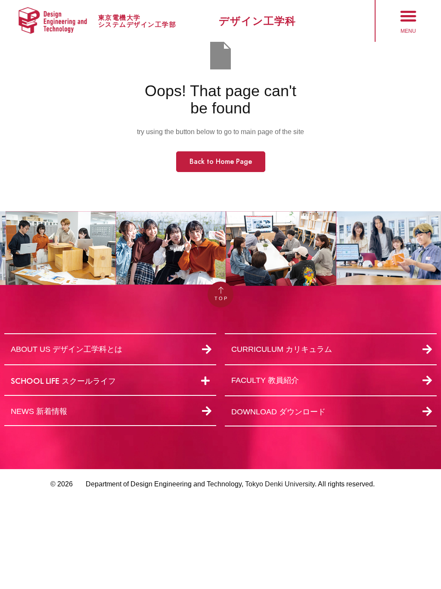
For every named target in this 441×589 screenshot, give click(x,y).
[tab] (110, 381)
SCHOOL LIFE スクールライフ (63, 380)
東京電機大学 (119, 17)
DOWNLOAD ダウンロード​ (278, 411)
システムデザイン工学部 (137, 24)
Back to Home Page (220, 161)
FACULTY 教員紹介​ (265, 380)
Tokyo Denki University (280, 484)
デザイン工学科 (257, 21)
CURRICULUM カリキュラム (281, 349)
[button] (408, 16)
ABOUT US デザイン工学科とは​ (66, 349)
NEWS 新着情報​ (39, 411)
